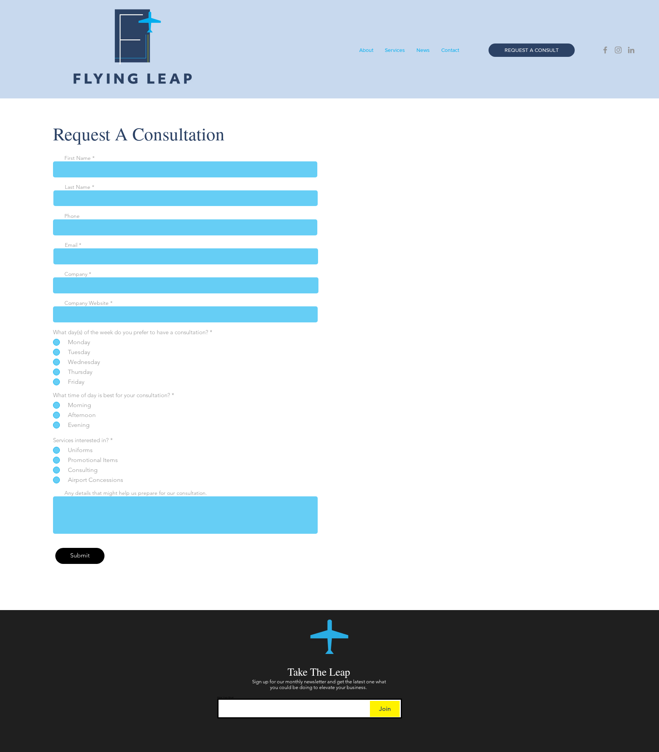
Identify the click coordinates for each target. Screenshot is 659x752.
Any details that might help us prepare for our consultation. (135, 493)
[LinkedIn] (631, 50)
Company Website (86, 303)
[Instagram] (618, 50)
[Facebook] (605, 50)
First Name (77, 158)
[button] (450, 50)
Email (71, 245)
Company (75, 274)
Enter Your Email (225, 697)
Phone (72, 216)
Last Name (77, 187)
